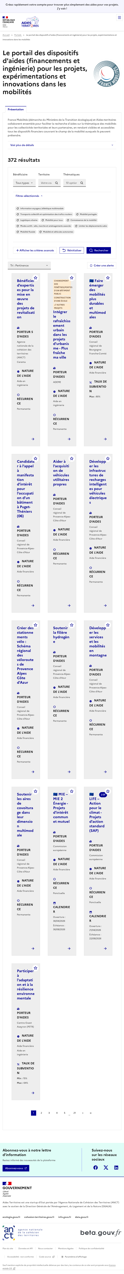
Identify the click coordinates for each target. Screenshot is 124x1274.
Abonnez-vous (14, 1168)
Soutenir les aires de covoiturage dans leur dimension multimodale (25, 815)
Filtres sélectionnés (27, 196)
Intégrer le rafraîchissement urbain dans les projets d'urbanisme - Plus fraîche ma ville (61, 334)
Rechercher (101, 250)
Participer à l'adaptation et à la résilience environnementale (26, 984)
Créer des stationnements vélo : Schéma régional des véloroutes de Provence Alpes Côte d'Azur (25, 655)
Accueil (6, 35)
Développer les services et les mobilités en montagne (98, 641)
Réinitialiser (74, 250)
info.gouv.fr (64, 1217)
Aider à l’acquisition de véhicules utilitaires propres (61, 473)
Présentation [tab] (16, 109)
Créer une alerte (104, 265)
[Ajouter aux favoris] (35, 278)
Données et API (25, 1248)
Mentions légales (65, 1248)
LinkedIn (116, 1167)
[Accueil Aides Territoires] (30, 22)
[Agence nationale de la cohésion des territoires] (22, 1233)
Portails (18, 35)
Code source (45, 1256)
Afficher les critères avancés (37, 250)
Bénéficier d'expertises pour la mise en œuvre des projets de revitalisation (26, 299)
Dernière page (90, 1113)
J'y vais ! (62, 8)
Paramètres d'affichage (76, 1256)
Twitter (106, 1167)
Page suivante (82, 1113)
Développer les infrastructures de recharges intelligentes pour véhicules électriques (98, 482)
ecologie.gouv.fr (11, 1217)
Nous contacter (45, 1248)
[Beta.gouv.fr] (100, 1233)
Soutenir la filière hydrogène (61, 634)
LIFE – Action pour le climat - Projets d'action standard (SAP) (96, 812)
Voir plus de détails (22, 145)
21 (74, 1113)
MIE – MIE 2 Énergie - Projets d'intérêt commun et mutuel (61, 808)
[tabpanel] (62, 621)
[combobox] (49, 183)
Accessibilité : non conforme (20, 1256)
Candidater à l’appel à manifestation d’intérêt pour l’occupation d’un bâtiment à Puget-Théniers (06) (26, 489)
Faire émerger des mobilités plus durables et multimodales (97, 299)
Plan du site (8, 1248)
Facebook (95, 1167)
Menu (119, 17)
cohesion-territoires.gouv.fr (39, 1217)
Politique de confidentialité (91, 1248)
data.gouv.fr (81, 1217)
